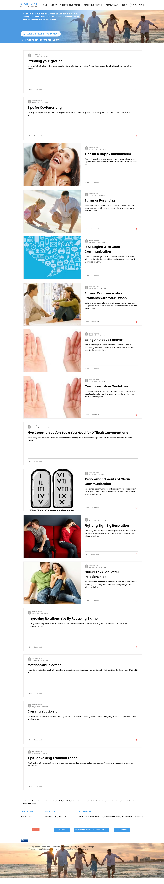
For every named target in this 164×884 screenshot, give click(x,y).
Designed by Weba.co (125, 816)
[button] (41, 33)
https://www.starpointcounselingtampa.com (141, 803)
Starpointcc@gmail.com (55, 816)
